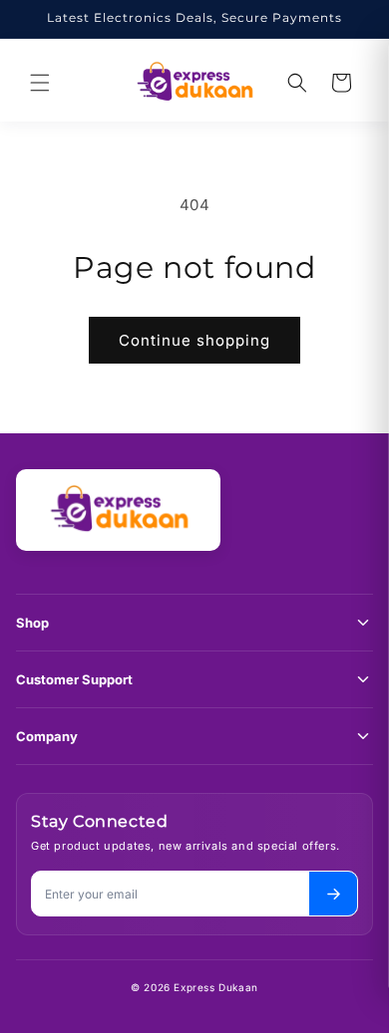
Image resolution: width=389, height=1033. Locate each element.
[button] (40, 83)
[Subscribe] (333, 893)
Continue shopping (194, 340)
